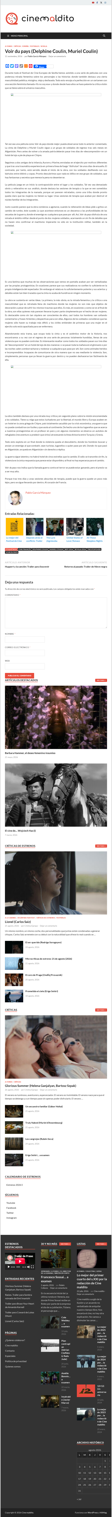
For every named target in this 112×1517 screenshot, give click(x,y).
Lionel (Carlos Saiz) (18, 921)
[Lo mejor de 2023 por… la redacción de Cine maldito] (86, 1409)
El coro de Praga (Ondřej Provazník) (43, 975)
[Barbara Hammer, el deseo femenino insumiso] (56, 717)
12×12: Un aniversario (101, 1390)
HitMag (103, 1512)
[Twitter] (101, 2)
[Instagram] (105, 2)
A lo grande (10, 918)
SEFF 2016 (69, 549)
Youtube (10, 1202)
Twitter (10, 1212)
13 (94, 1472)
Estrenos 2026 (13, 1184)
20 (94, 1478)
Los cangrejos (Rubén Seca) (39, 1138)
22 (105, 1478)
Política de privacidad (16, 1361)
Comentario (13, 595)
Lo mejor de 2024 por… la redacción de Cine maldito (102, 1364)
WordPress (93, 1512)
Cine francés (25, 549)
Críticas (17, 46)
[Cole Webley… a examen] (50, 1317)
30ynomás (45, 1271)
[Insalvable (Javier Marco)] (50, 1396)
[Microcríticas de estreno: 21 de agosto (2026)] (14, 959)
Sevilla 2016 (80, 549)
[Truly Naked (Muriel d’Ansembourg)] (14, 1123)
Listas (99, 1271)
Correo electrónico (17, 647)
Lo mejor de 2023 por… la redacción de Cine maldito (102, 1417)
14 (100, 1472)
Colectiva (90, 1271)
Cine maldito (11, 1345)
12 (89, 1472)
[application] (20, 1261)
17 (79, 1478)
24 (79, 1484)
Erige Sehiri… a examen (37, 1155)
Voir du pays (12, 552)
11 (84, 1472)
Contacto (10, 1350)
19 (89, 1478)
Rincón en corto (62, 1273)
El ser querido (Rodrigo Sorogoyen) (43, 942)
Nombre (10, 634)
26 (89, 1484)
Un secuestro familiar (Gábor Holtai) (44, 1106)
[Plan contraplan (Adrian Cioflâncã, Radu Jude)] (50, 1341)
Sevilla (44, 46)
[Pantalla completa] (32, 1266)
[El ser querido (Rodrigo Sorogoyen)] (14, 942)
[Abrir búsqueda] (104, 35)
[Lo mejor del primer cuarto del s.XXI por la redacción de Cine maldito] (92, 1251)
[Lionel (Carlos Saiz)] (56, 883)
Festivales (34, 46)
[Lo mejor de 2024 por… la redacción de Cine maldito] (86, 1356)
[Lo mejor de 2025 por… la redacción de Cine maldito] (86, 1327)
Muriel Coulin (56, 549)
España (25, 46)
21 (100, 1478)
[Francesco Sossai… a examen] (56, 1251)
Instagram (11, 1217)
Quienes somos (13, 1366)
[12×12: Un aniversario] (86, 1386)
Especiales (10, 1356)
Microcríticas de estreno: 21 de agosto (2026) (48, 958)
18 (84, 1478)
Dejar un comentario (57, 56)
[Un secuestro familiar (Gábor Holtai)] (14, 1106)
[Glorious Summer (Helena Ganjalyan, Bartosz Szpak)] (56, 1047)
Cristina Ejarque (31, 926)
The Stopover (94, 549)
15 (105, 1472)
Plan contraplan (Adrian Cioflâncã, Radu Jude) (65, 1349)
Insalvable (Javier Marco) (66, 1399)
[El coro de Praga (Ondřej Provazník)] (14, 975)
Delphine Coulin (40, 549)
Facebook (11, 1207)
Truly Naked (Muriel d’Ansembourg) (43, 1122)
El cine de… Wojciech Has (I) (20, 830)
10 (79, 1472)
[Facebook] (97, 2)
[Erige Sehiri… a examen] (14, 1155)
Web (7, 661)
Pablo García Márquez (37, 56)
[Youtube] (93, 2)
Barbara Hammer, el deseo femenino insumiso (30, 753)
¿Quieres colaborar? (15, 1340)
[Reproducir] (8, 1266)
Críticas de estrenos (45, 918)
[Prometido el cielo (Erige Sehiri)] (14, 991)
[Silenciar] (28, 1266)
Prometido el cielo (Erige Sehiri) (41, 991)
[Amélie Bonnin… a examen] (50, 1373)
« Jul (79, 1499)
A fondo (8, 46)
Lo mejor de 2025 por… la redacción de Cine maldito (102, 1334)
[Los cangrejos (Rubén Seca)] (14, 1139)
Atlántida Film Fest (26, 918)
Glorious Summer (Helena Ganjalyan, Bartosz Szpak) (40, 1085)
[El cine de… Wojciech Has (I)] (56, 794)
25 (84, 1484)
